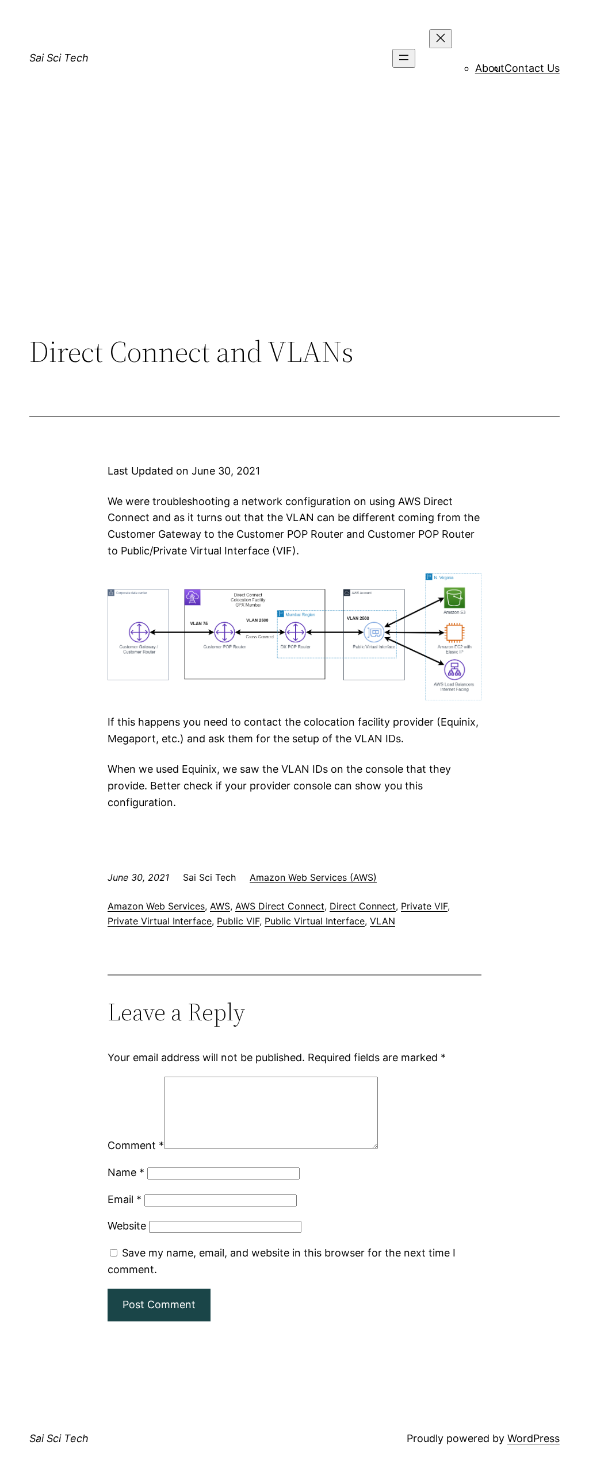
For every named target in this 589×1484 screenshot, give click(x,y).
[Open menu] (403, 58)
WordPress (533, 1438)
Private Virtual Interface (160, 921)
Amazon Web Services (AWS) (313, 877)
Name (126, 1172)
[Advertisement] (294, 240)
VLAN (382, 921)
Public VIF (238, 921)
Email (124, 1199)
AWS (220, 906)
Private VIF (424, 906)
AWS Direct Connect (279, 906)
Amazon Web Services (156, 906)
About (489, 68)
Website (127, 1226)
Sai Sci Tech (59, 58)
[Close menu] (440, 38)
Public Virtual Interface (315, 921)
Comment (136, 1145)
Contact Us (532, 68)
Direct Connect (363, 906)
